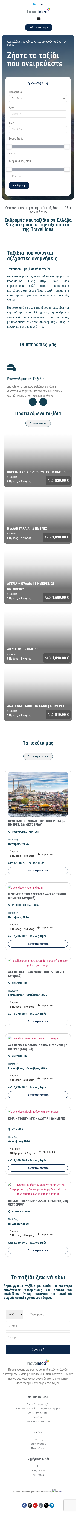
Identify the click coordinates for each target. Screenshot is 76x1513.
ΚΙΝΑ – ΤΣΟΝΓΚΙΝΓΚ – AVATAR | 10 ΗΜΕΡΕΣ (36, 1118)
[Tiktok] (41, 1505)
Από (11, 107)
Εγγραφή (38, 1349)
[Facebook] (24, 1505)
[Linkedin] (51, 1505)
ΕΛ (34, 4)
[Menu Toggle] (39, 18)
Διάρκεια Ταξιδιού (20, 161)
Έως (11, 123)
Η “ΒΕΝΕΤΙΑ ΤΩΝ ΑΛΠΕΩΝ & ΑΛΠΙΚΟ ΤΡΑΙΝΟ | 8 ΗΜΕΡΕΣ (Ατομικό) (38, 896)
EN (42, 4)
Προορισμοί (16, 92)
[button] (33, 402)
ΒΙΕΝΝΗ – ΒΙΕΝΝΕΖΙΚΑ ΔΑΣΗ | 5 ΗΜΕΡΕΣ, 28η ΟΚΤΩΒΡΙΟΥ (38, 1202)
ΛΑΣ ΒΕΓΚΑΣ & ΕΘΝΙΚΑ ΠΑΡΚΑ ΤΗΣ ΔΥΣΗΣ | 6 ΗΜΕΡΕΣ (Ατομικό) (37, 1047)
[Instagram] (30, 1505)
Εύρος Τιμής (16, 138)
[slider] (9, 146)
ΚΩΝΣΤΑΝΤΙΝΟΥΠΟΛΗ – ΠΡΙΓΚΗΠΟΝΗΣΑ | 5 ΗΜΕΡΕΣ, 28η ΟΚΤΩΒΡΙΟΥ (36, 822)
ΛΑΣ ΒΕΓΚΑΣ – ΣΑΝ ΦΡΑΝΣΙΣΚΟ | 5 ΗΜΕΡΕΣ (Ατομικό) (36, 974)
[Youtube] (35, 1505)
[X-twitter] (46, 1505)
